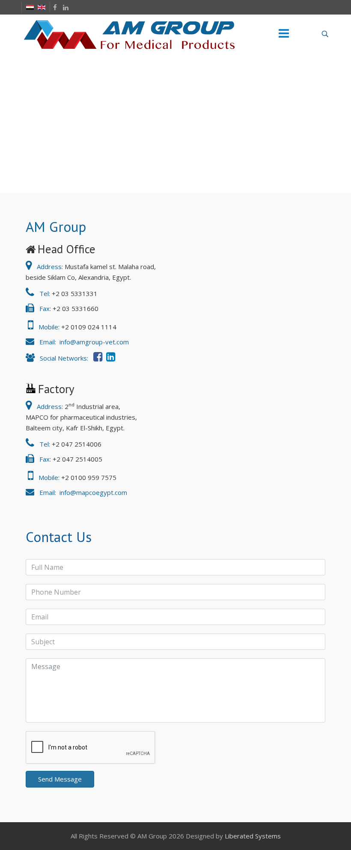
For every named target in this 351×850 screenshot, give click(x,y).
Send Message (60, 779)
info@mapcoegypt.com (92, 492)
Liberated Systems (253, 836)
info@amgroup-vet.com (93, 342)
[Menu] (284, 34)
